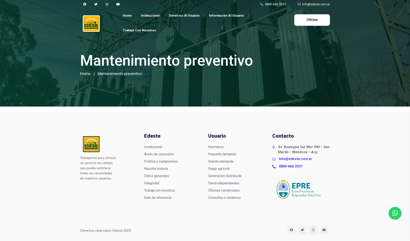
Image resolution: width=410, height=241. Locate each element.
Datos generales (156, 176)
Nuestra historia (156, 169)
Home (127, 15)
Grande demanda (220, 161)
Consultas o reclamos (224, 198)
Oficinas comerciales (224, 190)
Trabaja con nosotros (139, 30)
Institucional (150, 15)
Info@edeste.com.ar (316, 4)
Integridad (151, 183)
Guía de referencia (157, 198)
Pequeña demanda (222, 154)
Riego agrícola (219, 169)
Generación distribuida (225, 176)
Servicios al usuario (184, 15)
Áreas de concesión (159, 154)
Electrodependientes (223, 183)
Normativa (215, 147)
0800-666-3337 (275, 4)
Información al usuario (226, 15)
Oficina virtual (312, 22)
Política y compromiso (161, 161)
